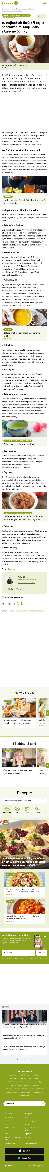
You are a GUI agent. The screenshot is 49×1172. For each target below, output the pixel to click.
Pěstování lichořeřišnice (37, 1089)
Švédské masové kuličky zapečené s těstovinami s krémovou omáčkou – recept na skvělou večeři (24, 862)
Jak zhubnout (12, 1075)
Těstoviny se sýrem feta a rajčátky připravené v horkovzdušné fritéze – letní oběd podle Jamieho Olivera (23, 891)
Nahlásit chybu (10, 1143)
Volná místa (9, 1117)
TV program (13, 1078)
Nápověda (27, 1134)
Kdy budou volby (12, 1082)
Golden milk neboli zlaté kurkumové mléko (21, 334)
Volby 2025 (27, 1085)
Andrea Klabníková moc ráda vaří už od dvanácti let (17, 772)
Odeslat (42, 953)
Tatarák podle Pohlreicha (12, 1089)
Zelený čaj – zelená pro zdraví (19, 444)
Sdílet (40, 17)
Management (28, 1114)
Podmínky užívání (10, 1128)
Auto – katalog (37, 1082)
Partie (30, 1078)
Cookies (7, 1134)
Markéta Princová (8, 18)
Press (26, 1117)
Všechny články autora (26, 583)
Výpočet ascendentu (11, 1092)
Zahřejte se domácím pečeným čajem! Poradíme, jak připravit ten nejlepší (23, 518)
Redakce (27, 1137)
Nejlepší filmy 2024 (24, 1075)
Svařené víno (35, 1085)
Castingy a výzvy (29, 1121)
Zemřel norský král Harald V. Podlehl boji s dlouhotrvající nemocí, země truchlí (23, 1037)
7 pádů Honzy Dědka (15, 1085)
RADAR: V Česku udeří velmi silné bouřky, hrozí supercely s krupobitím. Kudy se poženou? (24, 1048)
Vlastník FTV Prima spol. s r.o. (13, 1138)
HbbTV (7, 1124)
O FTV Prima (9, 1114)
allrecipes (11, 569)
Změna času (22, 1078)
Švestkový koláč (24, 1095)
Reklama (8, 1121)
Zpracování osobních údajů (31, 1129)
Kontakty (27, 1124)
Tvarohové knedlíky (25, 1092)
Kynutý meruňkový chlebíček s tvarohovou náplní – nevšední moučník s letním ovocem (17, 721)
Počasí (37, 1078)
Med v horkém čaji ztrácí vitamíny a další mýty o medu (24, 201)
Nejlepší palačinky (38, 1092)
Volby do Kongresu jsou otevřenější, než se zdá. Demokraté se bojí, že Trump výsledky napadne (24, 1026)
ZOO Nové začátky (25, 1082)
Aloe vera (24, 1089)
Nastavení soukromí (30, 1143)
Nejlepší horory (36, 1075)
